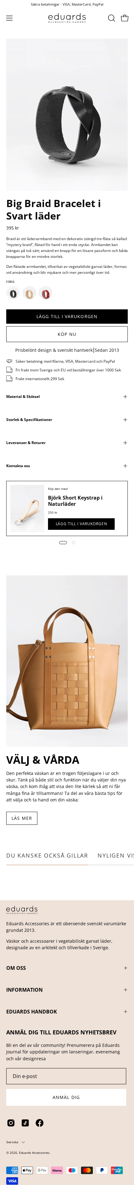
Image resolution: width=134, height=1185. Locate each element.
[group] (67, 4)
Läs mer (22, 818)
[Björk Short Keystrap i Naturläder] (27, 508)
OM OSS (16, 968)
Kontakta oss (18, 465)
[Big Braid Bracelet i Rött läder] (45, 293)
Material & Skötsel (23, 396)
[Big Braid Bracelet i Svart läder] (13, 293)
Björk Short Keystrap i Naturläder (75, 500)
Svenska (12, 1142)
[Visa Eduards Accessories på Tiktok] (25, 1123)
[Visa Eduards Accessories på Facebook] (39, 1123)
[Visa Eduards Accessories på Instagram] (11, 1123)
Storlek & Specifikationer (29, 419)
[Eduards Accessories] (67, 18)
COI (27, 1157)
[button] (111, 18)
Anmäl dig (66, 1097)
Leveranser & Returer (25, 442)
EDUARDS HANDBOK (31, 1011)
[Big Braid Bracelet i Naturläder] (29, 293)
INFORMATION (24, 989)
